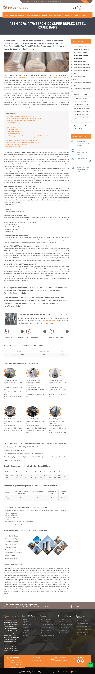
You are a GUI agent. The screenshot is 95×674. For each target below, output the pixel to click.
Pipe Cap (26, 630)
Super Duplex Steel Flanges (78, 78)
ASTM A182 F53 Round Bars (82, 108)
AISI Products (78, 129)
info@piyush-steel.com (84, 9)
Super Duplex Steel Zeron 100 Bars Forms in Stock (20, 120)
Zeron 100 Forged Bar (13, 134)
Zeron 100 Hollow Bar (13, 127)
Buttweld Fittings (82, 141)
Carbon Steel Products (81, 49)
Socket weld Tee (82, 624)
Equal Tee (26, 622)
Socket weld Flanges (47, 627)
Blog (84, 15)
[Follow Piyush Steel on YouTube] (82, 661)
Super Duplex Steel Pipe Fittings (80, 72)
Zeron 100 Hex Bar (12, 129)
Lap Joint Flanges (46, 630)
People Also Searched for (13, 147)
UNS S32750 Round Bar (81, 95)
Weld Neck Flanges (47, 624)
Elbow (25, 619)
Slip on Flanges (46, 619)
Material (21, 15)
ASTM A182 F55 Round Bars (82, 111)
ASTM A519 (26, 636)
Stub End (26, 633)
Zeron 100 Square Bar (13, 125)
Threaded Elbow (64, 619)
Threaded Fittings (82, 158)
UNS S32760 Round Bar (81, 98)
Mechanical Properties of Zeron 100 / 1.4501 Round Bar (21, 140)
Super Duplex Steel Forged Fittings (81, 84)
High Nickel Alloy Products (82, 126)
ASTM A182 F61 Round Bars (82, 115)
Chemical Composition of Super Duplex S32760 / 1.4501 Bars (23, 138)
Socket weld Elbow (83, 621)
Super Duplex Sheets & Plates (79, 119)
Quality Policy (47, 15)
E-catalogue (68, 15)
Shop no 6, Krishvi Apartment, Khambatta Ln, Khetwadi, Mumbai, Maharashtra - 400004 (16, 664)
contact (78, 15)
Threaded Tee (63, 622)
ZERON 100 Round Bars (81, 101)
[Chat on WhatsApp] (90, 665)
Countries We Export (47, 636)
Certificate (58, 15)
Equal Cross (27, 624)
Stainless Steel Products (82, 46)
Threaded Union (64, 630)
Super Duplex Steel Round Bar (80, 90)
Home (6, 15)
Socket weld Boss (82, 635)
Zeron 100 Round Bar (13, 123)
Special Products (33, 15)
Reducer (26, 627)
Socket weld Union (83, 632)
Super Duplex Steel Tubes (82, 67)
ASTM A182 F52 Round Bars (82, 105)
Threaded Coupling (65, 624)
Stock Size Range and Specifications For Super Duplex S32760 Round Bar (27, 136)
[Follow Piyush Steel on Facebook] (78, 661)
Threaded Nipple (64, 633)
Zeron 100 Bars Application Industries (16, 144)
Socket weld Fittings (83, 167)
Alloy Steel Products (80, 52)
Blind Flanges (45, 622)
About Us (13, 15)
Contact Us (78, 606)
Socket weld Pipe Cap (84, 629)
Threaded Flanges (47, 633)
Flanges (79, 150)
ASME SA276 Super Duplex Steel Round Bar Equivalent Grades (23, 118)
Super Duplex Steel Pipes (82, 64)
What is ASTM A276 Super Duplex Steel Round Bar (20, 116)
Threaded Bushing (65, 627)
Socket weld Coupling (84, 626)
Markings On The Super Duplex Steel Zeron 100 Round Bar (22, 142)
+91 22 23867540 (37, 660)
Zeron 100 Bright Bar (13, 131)
